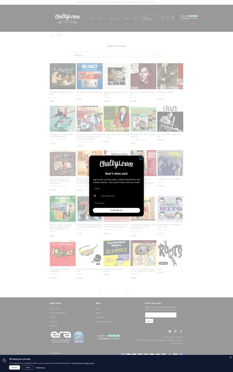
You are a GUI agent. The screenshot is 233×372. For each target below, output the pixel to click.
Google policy (88, 363)
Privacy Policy (77, 363)
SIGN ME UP (116, 210)
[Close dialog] (141, 158)
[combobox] (96, 195)
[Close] (230, 357)
